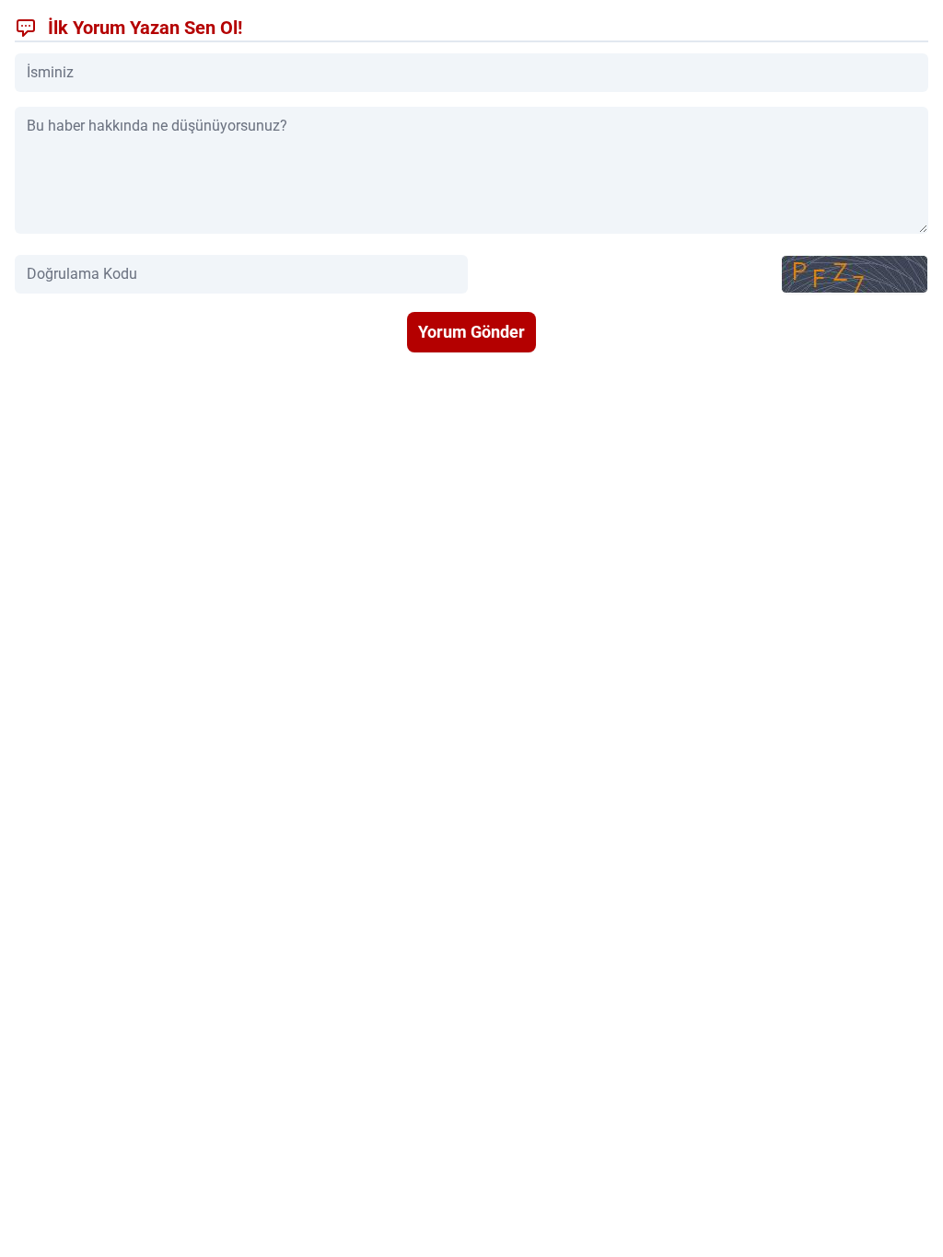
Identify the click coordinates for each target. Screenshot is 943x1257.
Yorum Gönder (471, 331)
